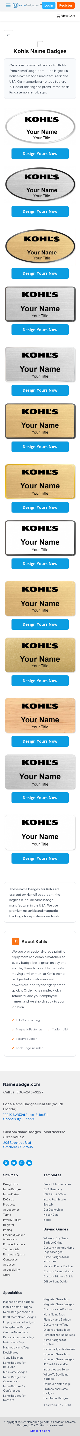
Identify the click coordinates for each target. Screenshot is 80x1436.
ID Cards (8, 1199)
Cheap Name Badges (16, 1327)
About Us (9, 1264)
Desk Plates (10, 1352)
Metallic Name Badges (17, 1306)
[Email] (29, 1163)
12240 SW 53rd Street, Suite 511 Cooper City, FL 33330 (25, 1117)
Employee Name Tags (57, 1383)
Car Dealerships (54, 1209)
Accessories (11, 1209)
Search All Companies (57, 1184)
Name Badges (12, 1189)
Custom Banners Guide (58, 1271)
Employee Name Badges (19, 1322)
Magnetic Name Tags (16, 1347)
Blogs (47, 1219)
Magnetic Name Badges (18, 1301)
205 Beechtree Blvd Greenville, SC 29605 (18, 1145)
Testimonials (11, 1249)
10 (69, 1405)
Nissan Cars (51, 1214)
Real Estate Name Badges (19, 1317)
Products (9, 1204)
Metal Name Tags (14, 1342)
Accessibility (11, 1269)
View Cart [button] (68, 16)
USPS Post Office (55, 1194)
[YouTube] (14, 1163)
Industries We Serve (56, 1369)
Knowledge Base (14, 1244)
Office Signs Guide (56, 1281)
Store (6, 1274)
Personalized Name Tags (19, 1337)
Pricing (7, 1230)
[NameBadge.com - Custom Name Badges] (27, 5)
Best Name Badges (56, 1398)
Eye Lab (48, 1204)
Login (48, 5)
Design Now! (11, 1184)
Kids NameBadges (15, 1372)
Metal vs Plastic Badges (59, 1266)
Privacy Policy (11, 1219)
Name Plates (11, 1194)
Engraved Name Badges (59, 1359)
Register (65, 5)
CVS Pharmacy (53, 1189)
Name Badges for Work (18, 1312)
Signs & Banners (13, 1357)
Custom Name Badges (58, 1309)
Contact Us (10, 1259)
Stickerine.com (40, 1430)
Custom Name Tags (15, 1332)
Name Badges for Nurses (59, 1349)
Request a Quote (14, 1254)
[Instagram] (22, 1163)
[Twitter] (6, 1163)
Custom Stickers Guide (58, 1276)
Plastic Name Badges (57, 1319)
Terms (7, 1214)
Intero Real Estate (55, 1199)
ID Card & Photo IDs (56, 1364)
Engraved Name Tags (57, 1329)
